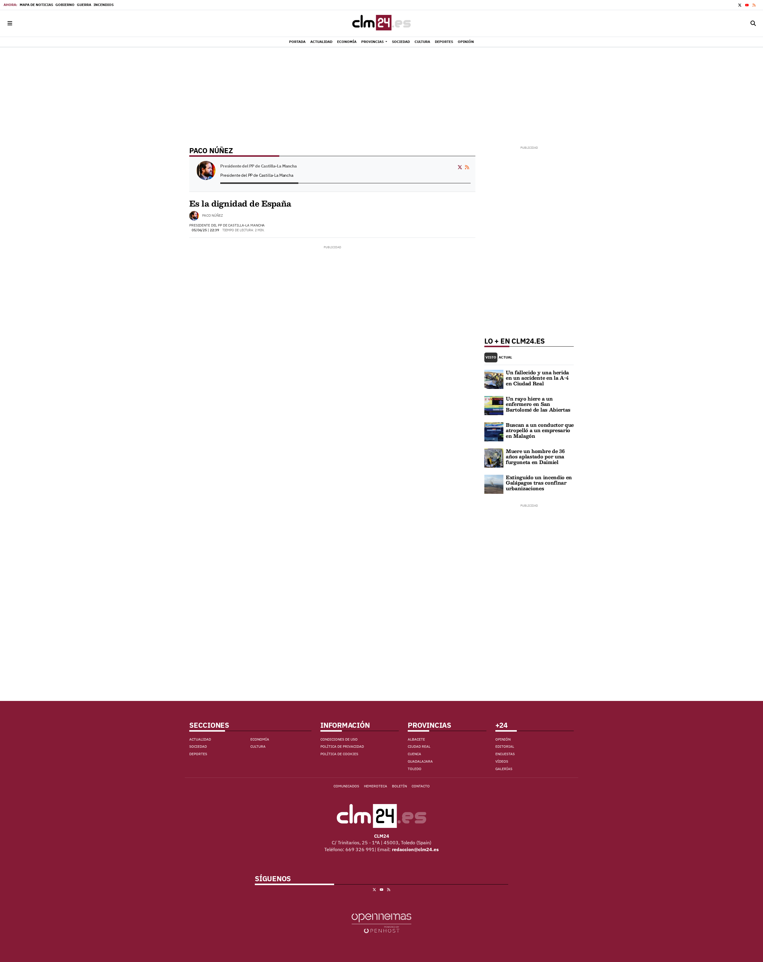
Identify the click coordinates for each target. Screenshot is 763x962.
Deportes (198, 754)
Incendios (104, 4)
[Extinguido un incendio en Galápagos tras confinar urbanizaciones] (493, 484)
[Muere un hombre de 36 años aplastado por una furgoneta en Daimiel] (493, 457)
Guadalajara (420, 761)
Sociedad (198, 746)
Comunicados (346, 786)
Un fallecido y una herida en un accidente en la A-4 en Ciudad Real (537, 377)
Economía (259, 739)
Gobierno (65, 4)
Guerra (84, 4)
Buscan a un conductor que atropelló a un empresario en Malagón (540, 430)
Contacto (421, 786)
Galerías (503, 769)
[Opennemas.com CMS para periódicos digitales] (381, 923)
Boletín (399, 786)
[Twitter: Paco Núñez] (459, 166)
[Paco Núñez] (194, 216)
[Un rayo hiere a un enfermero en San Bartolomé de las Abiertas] (493, 405)
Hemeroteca (375, 786)
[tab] (490, 357)
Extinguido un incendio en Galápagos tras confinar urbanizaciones (539, 482)
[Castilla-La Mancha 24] (381, 23)
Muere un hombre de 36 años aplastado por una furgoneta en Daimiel (535, 456)
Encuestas (505, 754)
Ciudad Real (419, 746)
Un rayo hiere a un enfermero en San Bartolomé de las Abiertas (538, 404)
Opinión (503, 739)
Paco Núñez (212, 215)
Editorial (504, 746)
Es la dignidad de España (240, 203)
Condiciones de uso (339, 739)
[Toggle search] (753, 23)
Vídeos (501, 761)
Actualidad (200, 739)
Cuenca (414, 754)
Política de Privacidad (342, 746)
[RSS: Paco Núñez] (467, 166)
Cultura (258, 746)
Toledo (414, 769)
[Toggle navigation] (9, 23)
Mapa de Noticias (36, 4)
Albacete (416, 739)
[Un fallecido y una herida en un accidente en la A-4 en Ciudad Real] (493, 379)
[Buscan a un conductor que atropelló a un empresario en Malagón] (493, 431)
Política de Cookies (339, 754)
